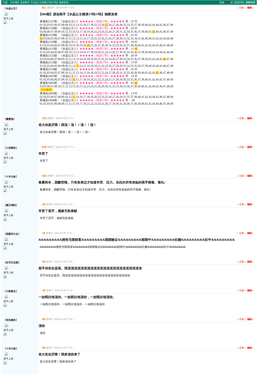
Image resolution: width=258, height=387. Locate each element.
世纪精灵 (11, 320)
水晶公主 (11, 8)
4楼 (43, 204)
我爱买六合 (12, 234)
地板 (44, 175)
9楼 (43, 347)
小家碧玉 (11, 291)
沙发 (44, 118)
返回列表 (239, 2)
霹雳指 (9, 119)
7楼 (43, 290)
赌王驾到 (11, 205)
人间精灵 (11, 147)
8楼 (43, 319)
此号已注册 (12, 262)
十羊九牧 (11, 176)
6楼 (43, 261)
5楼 (43, 233)
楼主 (44, 7)
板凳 (44, 147)
